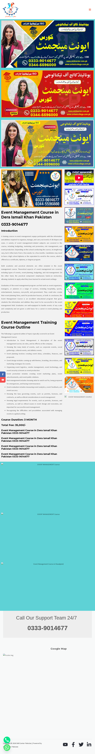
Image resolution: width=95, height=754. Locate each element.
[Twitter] (81, 744)
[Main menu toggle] (90, 9)
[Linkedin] (89, 744)
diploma (21, 256)
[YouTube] (65, 744)
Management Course (15, 299)
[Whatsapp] (7, 747)
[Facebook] (73, 744)
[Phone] (7, 740)
